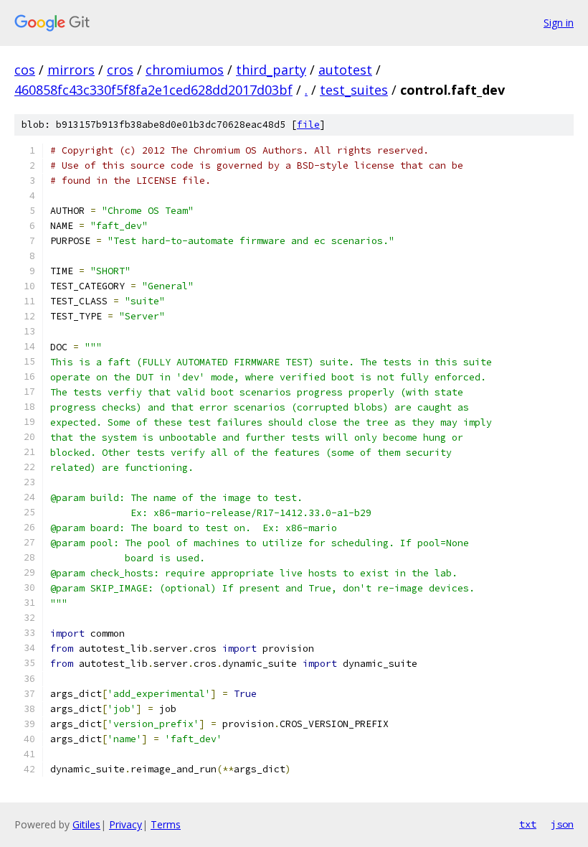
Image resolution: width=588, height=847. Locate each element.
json (562, 824)
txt (527, 824)
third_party (271, 69)
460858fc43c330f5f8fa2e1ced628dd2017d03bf (153, 89)
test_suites (354, 89)
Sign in (559, 22)
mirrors (71, 69)
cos (24, 69)
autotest (345, 69)
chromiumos (185, 69)
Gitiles (86, 824)
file (308, 124)
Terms (166, 824)
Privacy (125, 824)
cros (120, 69)
